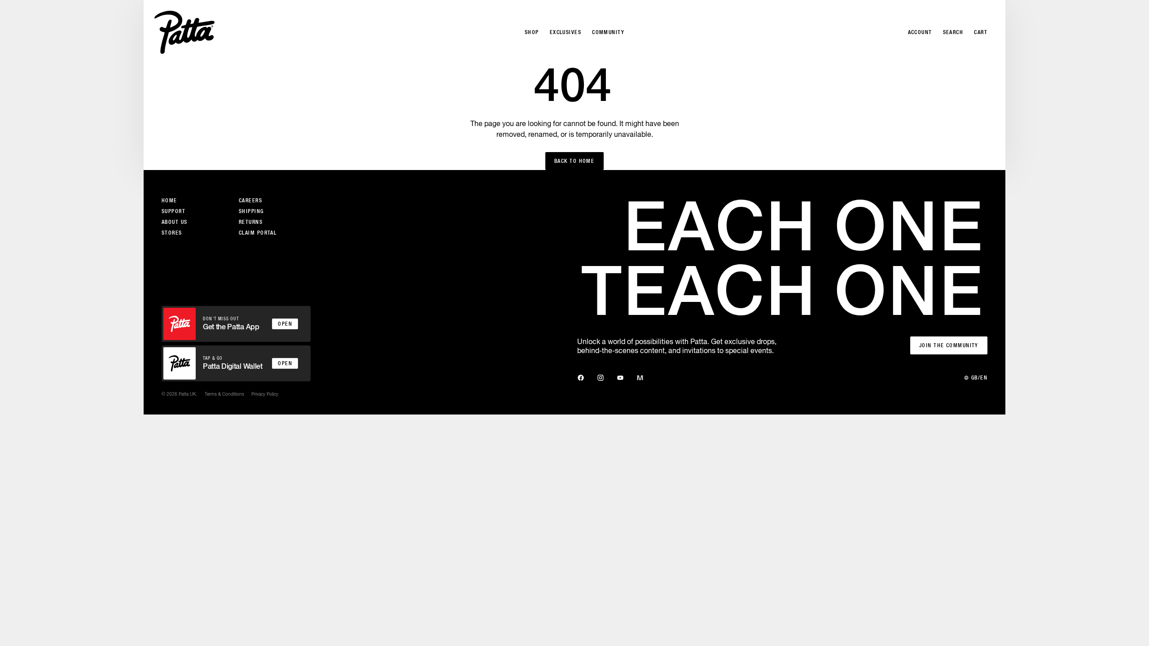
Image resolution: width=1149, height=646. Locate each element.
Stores (172, 233)
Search (953, 32)
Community (608, 32)
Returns (251, 222)
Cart (980, 32)
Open (285, 324)
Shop (532, 32)
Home (169, 200)
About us (175, 222)
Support (173, 211)
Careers (250, 200)
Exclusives (565, 32)
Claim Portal (257, 233)
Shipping (251, 211)
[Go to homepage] (184, 32)
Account (920, 32)
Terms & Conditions (224, 394)
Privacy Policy (264, 394)
